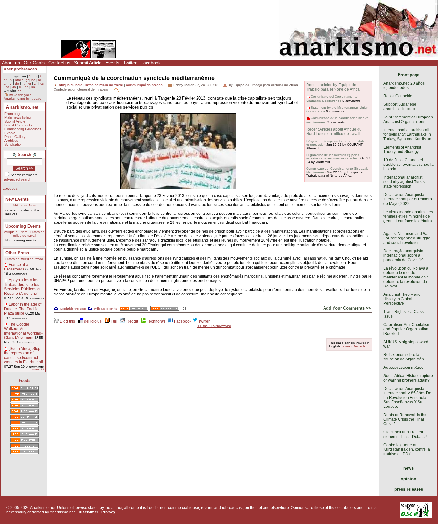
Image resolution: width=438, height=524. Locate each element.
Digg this (67, 321)
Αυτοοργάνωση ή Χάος (403, 367)
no (33, 80)
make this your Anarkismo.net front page (22, 96)
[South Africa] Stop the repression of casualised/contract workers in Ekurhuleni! (23, 355)
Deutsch (359, 346)
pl (11, 83)
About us (11, 62)
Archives (11, 140)
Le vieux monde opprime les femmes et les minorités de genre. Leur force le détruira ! (408, 219)
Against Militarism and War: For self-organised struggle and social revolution (407, 238)
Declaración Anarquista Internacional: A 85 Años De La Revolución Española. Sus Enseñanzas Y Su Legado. (407, 397)
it (41, 76)
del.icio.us (92, 321)
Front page (12, 114)
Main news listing (17, 117)
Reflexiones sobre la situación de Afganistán (403, 356)
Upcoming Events (23, 226)
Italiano (346, 346)
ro (20, 87)
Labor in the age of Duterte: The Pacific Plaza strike (22, 309)
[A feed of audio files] (24, 406)
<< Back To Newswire (214, 326)
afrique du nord (70, 85)
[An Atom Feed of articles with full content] (24, 394)
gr (27, 80)
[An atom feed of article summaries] (24, 388)
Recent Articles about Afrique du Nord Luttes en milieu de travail (334, 131)
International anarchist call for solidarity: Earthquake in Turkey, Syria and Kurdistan (407, 134)
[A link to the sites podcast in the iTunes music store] (24, 452)
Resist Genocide (397, 96)
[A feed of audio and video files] (24, 411)
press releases (408, 489)
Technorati (155, 321)
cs (42, 83)
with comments (105, 308)
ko (33, 87)
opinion (408, 478)
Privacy (108, 512)
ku (29, 83)
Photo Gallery (15, 137)
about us (10, 188)
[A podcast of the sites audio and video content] (24, 446)
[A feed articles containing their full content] (24, 423)
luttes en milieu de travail (104, 85)
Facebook (150, 62)
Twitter (130, 62)
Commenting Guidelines (22, 129)
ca (7, 87)
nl (39, 80)
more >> (38, 369)
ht (23, 83)
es (35, 76)
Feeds (24, 380)
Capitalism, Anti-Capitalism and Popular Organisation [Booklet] (406, 329)
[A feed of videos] (24, 400)
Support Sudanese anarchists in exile (399, 106)
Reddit (131, 321)
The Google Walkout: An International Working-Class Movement (23, 331)
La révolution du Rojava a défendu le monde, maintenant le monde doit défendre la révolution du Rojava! (405, 277)
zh (36, 83)
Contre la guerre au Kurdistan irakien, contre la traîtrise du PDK (406, 449)
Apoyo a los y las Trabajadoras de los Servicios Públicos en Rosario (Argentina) (23, 287)
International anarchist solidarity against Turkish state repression (405, 182)
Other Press (17, 252)
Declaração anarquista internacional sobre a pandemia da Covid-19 (403, 255)
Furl (113, 321)
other (19, 80)
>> (19, 90)
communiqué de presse (144, 85)
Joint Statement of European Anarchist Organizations (408, 119)
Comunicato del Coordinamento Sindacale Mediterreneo (332, 98)
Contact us (59, 62)
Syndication (13, 144)
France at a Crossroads (16, 266)
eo (27, 87)
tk (11, 80)
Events (112, 62)
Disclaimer (88, 512)
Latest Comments (18, 125)
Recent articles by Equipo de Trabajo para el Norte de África (333, 87)
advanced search (17, 179)
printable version (73, 308)
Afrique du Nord (24, 205)
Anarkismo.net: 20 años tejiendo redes (404, 85)
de (17, 83)
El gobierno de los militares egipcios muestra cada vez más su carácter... (332, 156)
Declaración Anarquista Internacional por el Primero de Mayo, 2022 (407, 199)
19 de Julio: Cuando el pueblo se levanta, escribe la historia (408, 164)
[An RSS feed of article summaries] (24, 417)
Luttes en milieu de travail (29, 233)
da (14, 87)
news (408, 468)
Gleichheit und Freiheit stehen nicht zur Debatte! (405, 434)
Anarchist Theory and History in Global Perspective (402, 299)
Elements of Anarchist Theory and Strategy (402, 149)
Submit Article (88, 62)
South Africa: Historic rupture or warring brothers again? (408, 378)
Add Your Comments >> (347, 308)
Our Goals (34, 62)
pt (5, 80)
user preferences (20, 69)
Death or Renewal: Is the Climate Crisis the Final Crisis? (404, 419)
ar (5, 83)
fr (30, 76)
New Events (17, 199)
